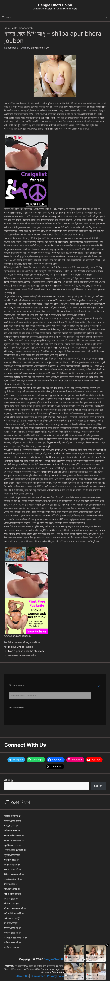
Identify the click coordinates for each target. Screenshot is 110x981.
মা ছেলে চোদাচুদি (10, 923)
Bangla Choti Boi (54, 959)
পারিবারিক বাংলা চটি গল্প (13, 879)
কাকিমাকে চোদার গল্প (12, 830)
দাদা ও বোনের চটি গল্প (12, 869)
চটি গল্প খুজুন (9, 780)
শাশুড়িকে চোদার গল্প (11, 947)
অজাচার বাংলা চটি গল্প (12, 816)
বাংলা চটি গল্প (35, 642)
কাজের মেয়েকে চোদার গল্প (14, 840)
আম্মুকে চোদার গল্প (11, 825)
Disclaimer (38, 976)
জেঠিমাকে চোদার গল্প (12, 864)
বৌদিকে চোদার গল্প (11, 903)
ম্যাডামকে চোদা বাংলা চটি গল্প (15, 937)
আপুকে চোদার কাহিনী (12, 820)
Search (98, 785)
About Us (22, 976)
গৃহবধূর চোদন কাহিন (12, 854)
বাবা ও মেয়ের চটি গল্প (12, 893)
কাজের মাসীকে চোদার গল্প (14, 835)
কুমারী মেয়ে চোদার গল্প (12, 845)
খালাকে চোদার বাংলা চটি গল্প (15, 850)
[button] (107, 17)
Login (98, 685)
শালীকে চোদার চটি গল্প (12, 942)
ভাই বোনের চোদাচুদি (12, 918)
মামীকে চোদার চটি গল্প (12, 927)
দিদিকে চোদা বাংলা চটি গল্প (18, 642)
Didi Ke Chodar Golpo (20, 646)
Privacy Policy (56, 976)
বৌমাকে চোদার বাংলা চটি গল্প (15, 908)
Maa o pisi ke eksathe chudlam (26, 651)
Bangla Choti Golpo (55, 5)
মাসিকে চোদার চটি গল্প (12, 932)
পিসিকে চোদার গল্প (11, 884)
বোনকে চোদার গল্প (11, 898)
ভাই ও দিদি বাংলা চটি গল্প (14, 913)
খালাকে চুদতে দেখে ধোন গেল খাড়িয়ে (22, 655)
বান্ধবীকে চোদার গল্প (12, 889)
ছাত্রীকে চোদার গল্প (11, 859)
